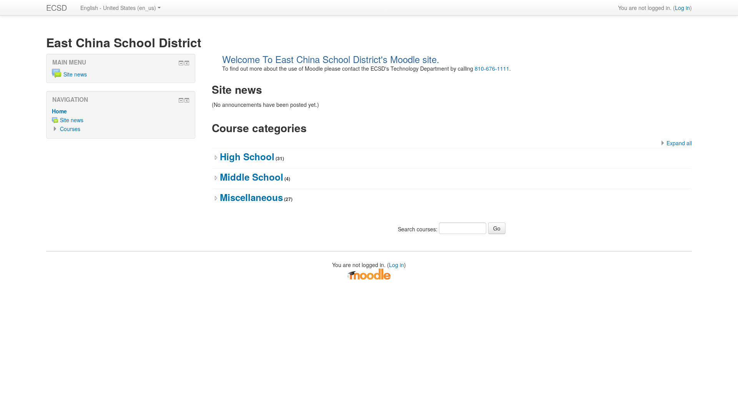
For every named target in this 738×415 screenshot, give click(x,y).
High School (247, 156)
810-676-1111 (492, 68)
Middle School (251, 176)
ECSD (56, 7)
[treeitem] (120, 111)
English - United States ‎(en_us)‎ (118, 8)
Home (59, 111)
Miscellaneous (251, 197)
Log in (682, 8)
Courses (70, 129)
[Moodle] (369, 273)
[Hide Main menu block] (181, 63)
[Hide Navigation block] (181, 100)
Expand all (679, 143)
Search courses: (418, 229)
